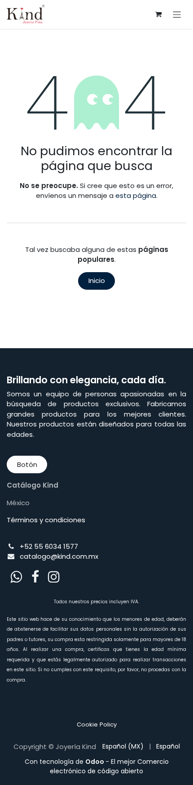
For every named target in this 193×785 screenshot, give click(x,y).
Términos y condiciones (46, 520)
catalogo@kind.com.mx (59, 556)
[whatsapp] (16, 577)
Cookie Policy (97, 724)
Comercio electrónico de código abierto (109, 766)
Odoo (95, 761)
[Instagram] (54, 577)
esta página (135, 195)
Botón (27, 464)
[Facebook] (35, 577)
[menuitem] (123, 746)
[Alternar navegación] (177, 14)
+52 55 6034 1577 (49, 546)
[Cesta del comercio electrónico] (158, 14)
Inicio (96, 280)
